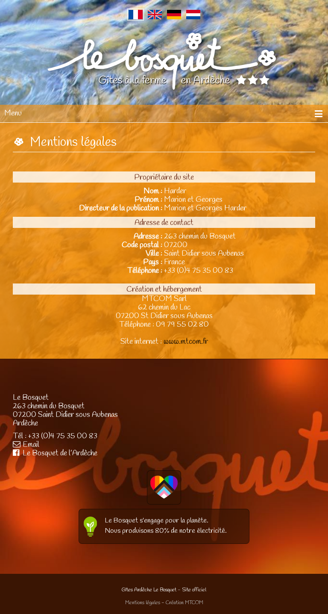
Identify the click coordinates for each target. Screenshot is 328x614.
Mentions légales (142, 602)
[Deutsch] (174, 15)
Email (31, 445)
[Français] (135, 15)
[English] (154, 15)
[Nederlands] (193, 15)
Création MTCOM (184, 602)
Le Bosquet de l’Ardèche (60, 453)
